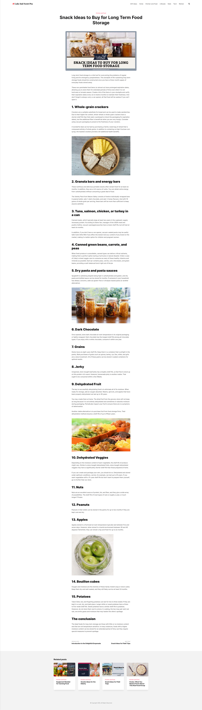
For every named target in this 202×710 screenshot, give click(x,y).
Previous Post (86, 642)
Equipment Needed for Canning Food (63, 683)
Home (141, 4)
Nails (169, 4)
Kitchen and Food (151, 4)
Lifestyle (163, 4)
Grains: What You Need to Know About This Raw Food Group (137, 683)
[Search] (189, 4)
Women (181, 4)
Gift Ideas (133, 4)
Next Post (120, 642)
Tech (175, 4)
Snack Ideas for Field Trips (112, 683)
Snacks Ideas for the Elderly (88, 683)
